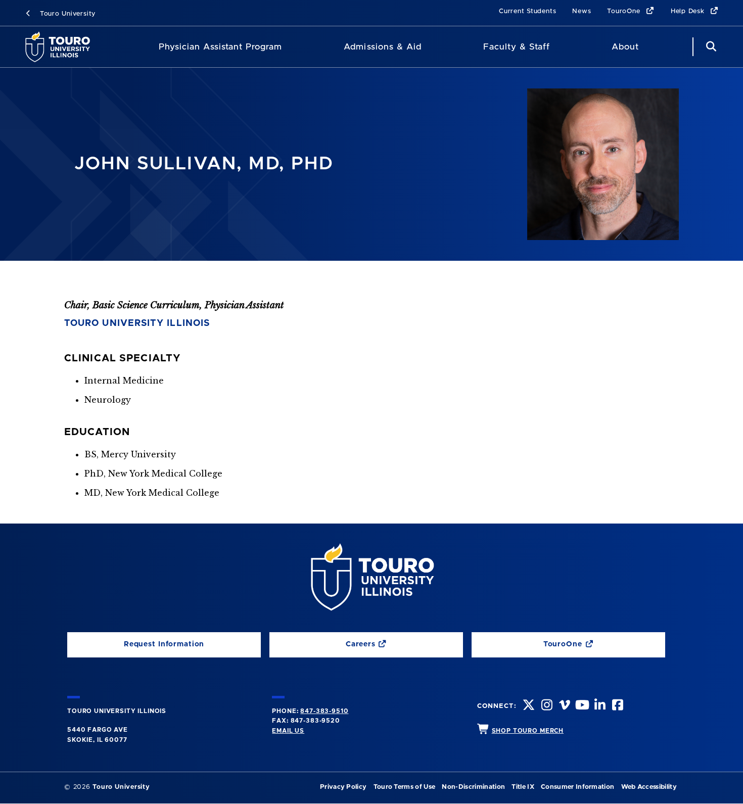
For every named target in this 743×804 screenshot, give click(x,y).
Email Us (288, 731)
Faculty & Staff (516, 46)
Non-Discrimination (473, 787)
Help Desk (689, 11)
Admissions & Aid (382, 46)
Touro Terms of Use (405, 787)
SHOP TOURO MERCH (528, 731)
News (581, 11)
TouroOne (624, 11)
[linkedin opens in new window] (599, 706)
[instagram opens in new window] (545, 706)
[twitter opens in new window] (527, 706)
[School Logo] (60, 47)
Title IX (523, 787)
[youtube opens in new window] (581, 706)
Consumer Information (577, 787)
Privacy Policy (343, 787)
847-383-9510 (324, 711)
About (625, 46)
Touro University (66, 14)
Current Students (527, 11)
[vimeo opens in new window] (563, 706)
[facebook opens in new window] (616, 706)
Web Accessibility (649, 787)
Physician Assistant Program (221, 46)
